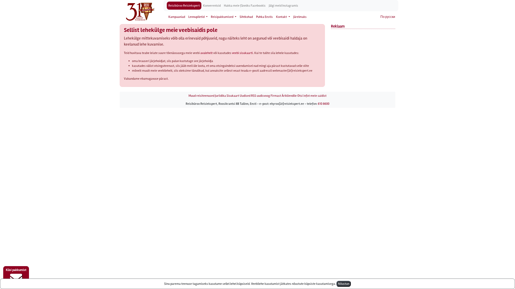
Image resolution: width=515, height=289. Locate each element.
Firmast (276, 96)
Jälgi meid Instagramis (283, 6)
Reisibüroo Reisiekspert (184, 6)
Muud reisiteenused (201, 96)
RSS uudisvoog (260, 96)
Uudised (245, 96)
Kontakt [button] (281, 17)
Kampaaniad (176, 17)
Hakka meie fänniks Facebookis (245, 6)
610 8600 (323, 104)
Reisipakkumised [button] (222, 17)
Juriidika (220, 96)
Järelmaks (300, 17)
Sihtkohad (246, 17)
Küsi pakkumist (16, 270)
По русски (387, 17)
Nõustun (343, 284)
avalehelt (206, 53)
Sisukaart (233, 96)
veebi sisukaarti (242, 53)
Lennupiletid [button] (196, 17)
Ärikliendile (289, 96)
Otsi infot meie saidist (312, 96)
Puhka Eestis (264, 17)
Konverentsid (212, 6)
